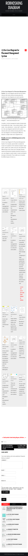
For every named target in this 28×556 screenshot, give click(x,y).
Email (3, 475)
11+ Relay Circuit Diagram (11, 539)
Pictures (4, 441)
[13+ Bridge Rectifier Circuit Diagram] (4, 545)
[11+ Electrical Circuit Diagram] (4, 520)
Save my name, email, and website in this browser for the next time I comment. (12, 488)
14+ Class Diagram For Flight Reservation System (7, 447)
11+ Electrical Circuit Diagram (12, 519)
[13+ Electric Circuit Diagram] (4, 515)
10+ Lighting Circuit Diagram (12, 524)
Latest (14, 504)
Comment (4, 460)
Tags (22, 504)
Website (3, 480)
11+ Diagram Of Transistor (12, 529)
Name (3, 470)
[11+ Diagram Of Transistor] (4, 530)
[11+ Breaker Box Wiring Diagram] (4, 535)
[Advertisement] (14, 33)
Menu (14, 14)
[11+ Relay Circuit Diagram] (4, 540)
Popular (5, 504)
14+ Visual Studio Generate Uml (21, 446)
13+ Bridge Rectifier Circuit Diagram (14, 544)
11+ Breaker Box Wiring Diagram (13, 534)
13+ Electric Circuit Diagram (12, 514)
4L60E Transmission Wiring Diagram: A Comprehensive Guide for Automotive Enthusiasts (14, 509)
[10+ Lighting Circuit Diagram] (4, 525)
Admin (16, 58)
